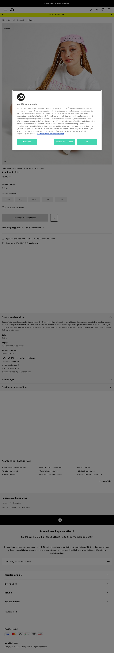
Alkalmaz (27, 142)
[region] (57, 120)
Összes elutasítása (64, 142)
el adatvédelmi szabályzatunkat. (50, 134)
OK (87, 142)
